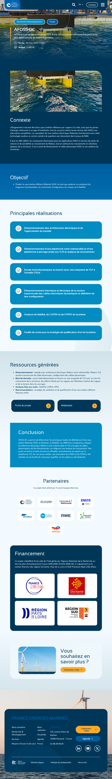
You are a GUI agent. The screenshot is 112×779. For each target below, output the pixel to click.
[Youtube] (88, 748)
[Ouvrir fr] (82, 4)
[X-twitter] (97, 748)
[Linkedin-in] (79, 748)
